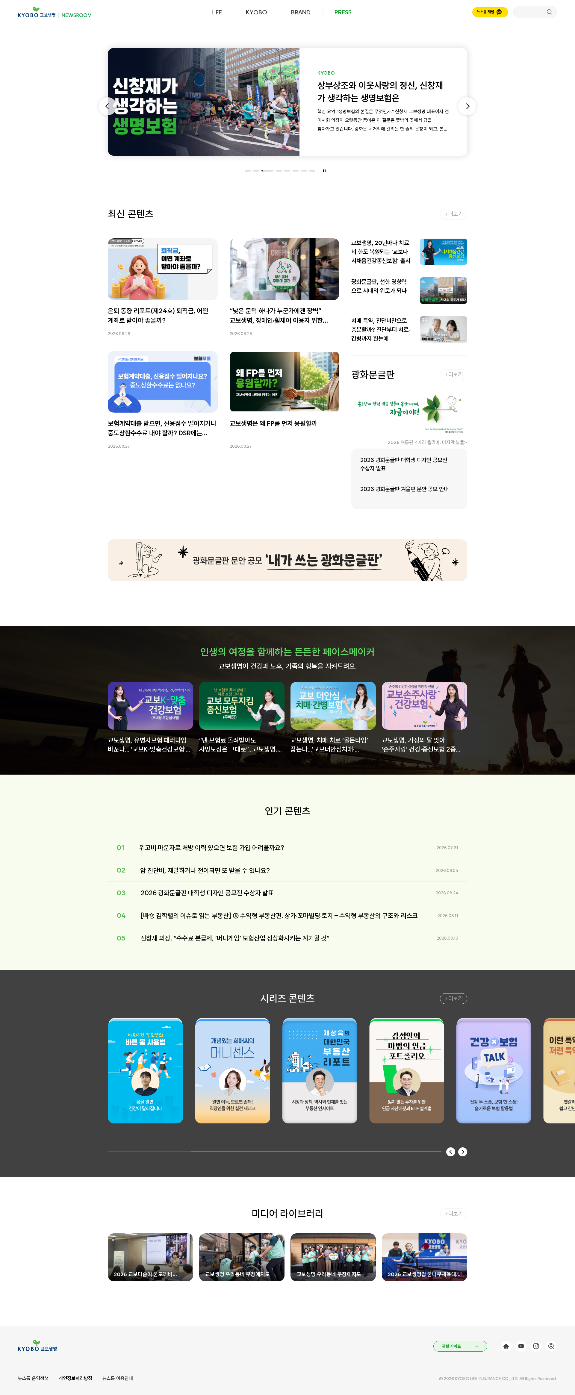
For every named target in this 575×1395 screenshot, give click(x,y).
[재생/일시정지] (324, 171)
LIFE (216, 12)
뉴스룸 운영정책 (33, 1378)
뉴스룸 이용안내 (117, 1378)
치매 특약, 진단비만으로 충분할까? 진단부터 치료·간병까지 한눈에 (380, 329)
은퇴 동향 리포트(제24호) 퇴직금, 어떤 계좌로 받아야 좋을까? (158, 315)
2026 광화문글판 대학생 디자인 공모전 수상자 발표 (403, 464)
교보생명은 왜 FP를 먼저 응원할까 (273, 423)
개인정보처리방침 (75, 1378)
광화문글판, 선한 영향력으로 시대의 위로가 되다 (379, 286)
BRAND (301, 12)
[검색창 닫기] (535, 12)
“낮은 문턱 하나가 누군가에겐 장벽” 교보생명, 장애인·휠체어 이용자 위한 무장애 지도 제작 (276, 316)
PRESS (343, 12)
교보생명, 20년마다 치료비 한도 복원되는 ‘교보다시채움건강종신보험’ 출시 (380, 251)
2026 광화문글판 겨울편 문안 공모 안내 (404, 489)
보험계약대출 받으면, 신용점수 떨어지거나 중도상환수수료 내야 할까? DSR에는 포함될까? (162, 428)
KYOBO (256, 12)
